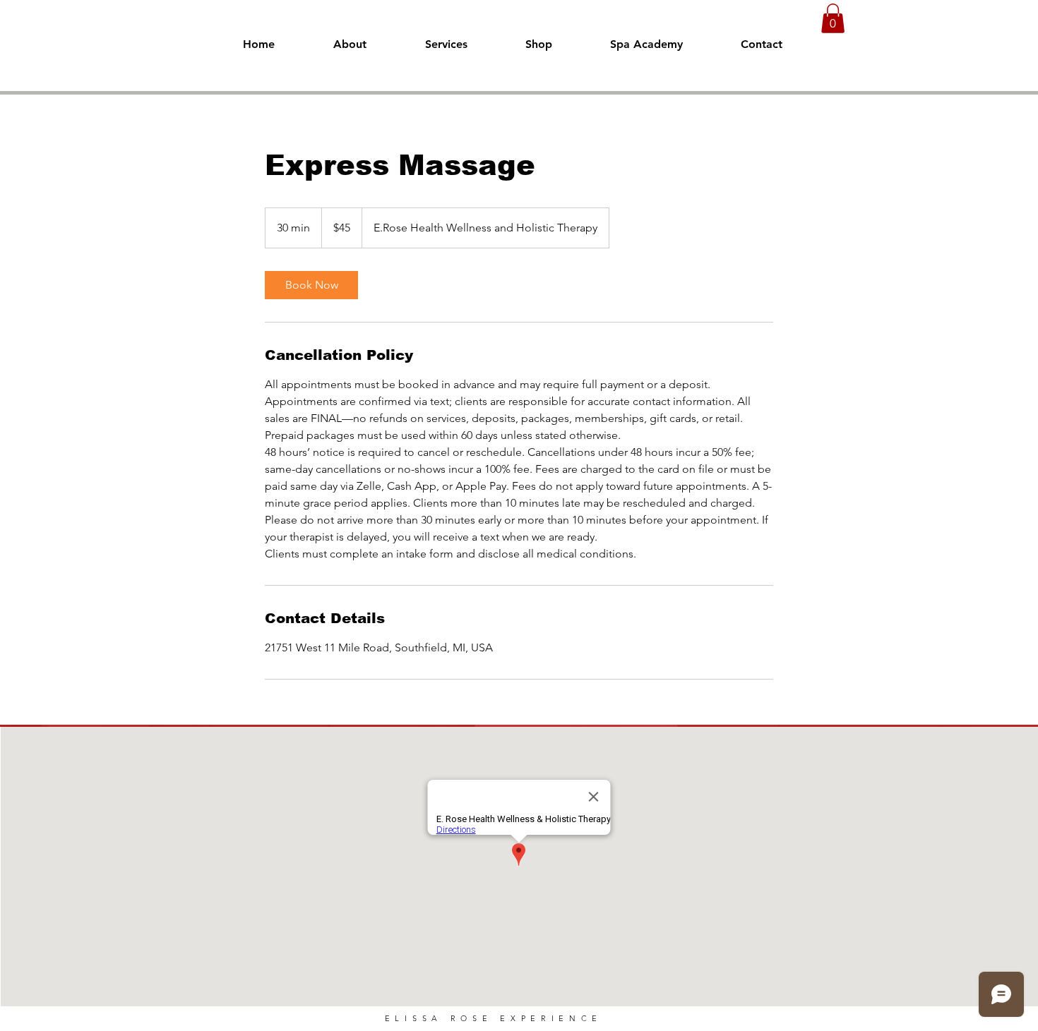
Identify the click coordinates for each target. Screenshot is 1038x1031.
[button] (833, 18)
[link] (311, 285)
